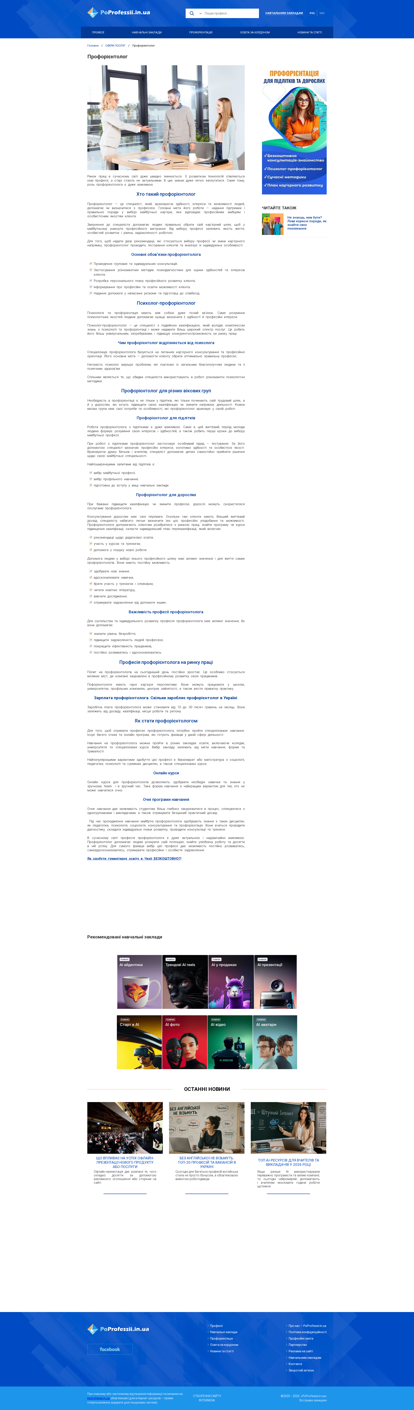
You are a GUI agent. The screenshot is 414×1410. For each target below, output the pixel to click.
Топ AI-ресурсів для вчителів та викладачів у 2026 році (288, 1162)
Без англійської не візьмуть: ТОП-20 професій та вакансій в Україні (207, 1162)
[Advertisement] (166, 895)
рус (312, 13)
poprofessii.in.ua (98, 1398)
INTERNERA (207, 1400)
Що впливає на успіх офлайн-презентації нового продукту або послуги (125, 1162)
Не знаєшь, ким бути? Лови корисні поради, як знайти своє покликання (306, 223)
